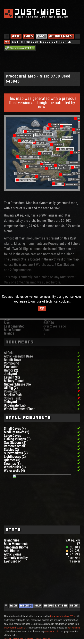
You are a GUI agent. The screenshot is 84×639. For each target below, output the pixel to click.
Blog (13, 605)
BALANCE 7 (49, 631)
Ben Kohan (72, 627)
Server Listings (55, 605)
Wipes (28, 36)
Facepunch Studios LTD (61, 616)
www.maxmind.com (13, 627)
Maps (41, 36)
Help (38, 605)
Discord (25, 605)
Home (16, 36)
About (74, 605)
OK (42, 308)
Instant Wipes (60, 36)
